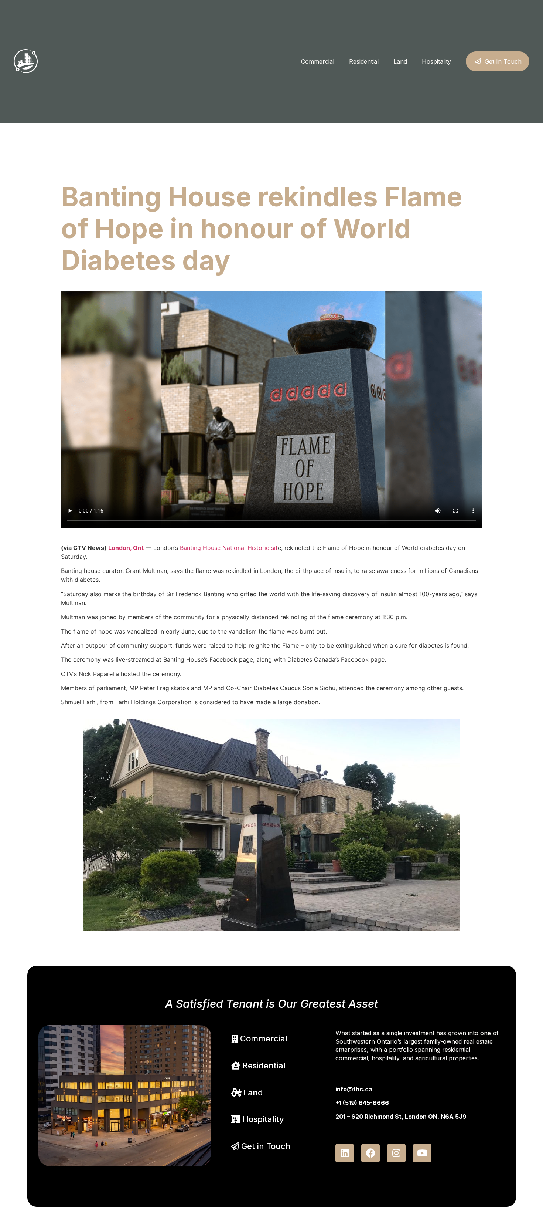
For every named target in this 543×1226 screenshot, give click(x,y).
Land (400, 61)
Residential (364, 61)
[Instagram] (396, 1153)
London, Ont (126, 547)
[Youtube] (422, 1153)
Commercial (317, 61)
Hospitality (436, 61)
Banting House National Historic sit (229, 547)
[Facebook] (370, 1153)
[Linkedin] (344, 1153)
